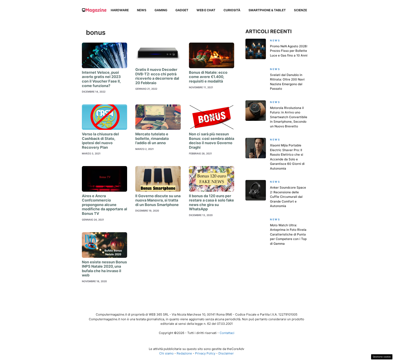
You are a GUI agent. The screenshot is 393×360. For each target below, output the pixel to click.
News (141, 10)
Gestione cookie (382, 356)
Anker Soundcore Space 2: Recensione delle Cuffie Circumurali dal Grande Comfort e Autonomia (288, 197)
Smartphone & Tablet (267, 10)
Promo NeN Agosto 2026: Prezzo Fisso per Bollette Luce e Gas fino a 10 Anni (289, 50)
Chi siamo (166, 353)
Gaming (161, 10)
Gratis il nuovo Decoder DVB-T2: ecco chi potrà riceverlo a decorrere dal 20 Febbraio (157, 76)
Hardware (120, 10)
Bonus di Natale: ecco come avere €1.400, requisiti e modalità (208, 76)
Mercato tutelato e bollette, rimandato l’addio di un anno (152, 138)
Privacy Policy (205, 353)
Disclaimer (226, 353)
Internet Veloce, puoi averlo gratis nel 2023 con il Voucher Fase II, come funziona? (101, 79)
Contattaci (227, 333)
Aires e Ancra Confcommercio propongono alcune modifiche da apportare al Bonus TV (104, 205)
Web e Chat (205, 10)
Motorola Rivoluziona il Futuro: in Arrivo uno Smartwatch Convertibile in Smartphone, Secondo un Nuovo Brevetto (288, 117)
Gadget (181, 10)
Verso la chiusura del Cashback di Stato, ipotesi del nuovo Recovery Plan (100, 140)
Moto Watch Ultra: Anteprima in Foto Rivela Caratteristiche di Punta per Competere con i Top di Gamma (288, 234)
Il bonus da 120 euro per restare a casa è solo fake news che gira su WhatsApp (211, 202)
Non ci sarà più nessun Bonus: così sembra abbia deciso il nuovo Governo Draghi (211, 140)
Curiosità (232, 10)
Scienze (300, 10)
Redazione (184, 353)
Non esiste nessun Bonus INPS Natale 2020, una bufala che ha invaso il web (104, 268)
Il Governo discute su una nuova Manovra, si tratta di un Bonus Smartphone (158, 200)
